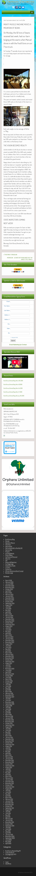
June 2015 (8, 730)
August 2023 (8, 626)
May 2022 (8, 649)
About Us (7, 559)
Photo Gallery (9, 555)
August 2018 (8, 683)
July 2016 (8, 707)
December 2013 (9, 760)
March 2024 (8, 614)
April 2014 (8, 753)
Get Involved (8, 546)
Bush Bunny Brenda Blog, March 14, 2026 (13, 388)
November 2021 (9, 658)
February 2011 (9, 819)
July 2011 (7, 811)
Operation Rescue (10, 543)
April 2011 (7, 817)
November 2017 (9, 695)
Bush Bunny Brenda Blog (12, 851)
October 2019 (9, 676)
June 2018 (8, 686)
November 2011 (9, 804)
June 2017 (8, 700)
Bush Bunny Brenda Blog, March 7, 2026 (13, 392)
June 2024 (8, 609)
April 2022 (8, 651)
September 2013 (9, 766)
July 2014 (7, 748)
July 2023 (8, 628)
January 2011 (8, 820)
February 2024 (9, 616)
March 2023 (8, 635)
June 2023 (8, 630)
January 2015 (9, 737)
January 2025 (9, 596)
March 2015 (8, 736)
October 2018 (9, 681)
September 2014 (9, 744)
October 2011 (8, 806)
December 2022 (9, 640)
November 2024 (9, 600)
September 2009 (10, 838)
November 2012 (9, 783)
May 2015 (7, 732)
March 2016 (8, 714)
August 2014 (8, 746)
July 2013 (8, 769)
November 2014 (9, 741)
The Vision (8, 545)
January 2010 (9, 834)
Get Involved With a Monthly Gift (13, 548)
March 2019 (8, 679)
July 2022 (8, 646)
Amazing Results (9, 553)
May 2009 (8, 841)
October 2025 (9, 589)
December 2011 (9, 803)
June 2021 (8, 667)
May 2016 (7, 711)
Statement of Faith (10, 566)
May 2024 (8, 610)
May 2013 (7, 773)
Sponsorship (8, 550)
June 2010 (8, 829)
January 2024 (9, 617)
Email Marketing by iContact (18, 344)
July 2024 (8, 607)
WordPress (8, 864)
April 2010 (8, 833)
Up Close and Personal (11, 557)
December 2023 (9, 619)
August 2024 (8, 605)
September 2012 (9, 787)
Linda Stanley (9, 852)
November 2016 (9, 702)
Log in (7, 862)
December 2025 (9, 586)
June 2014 (8, 750)
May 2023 (8, 631)
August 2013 (8, 767)
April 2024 (8, 612)
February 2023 (9, 637)
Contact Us (8, 569)
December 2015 (9, 720)
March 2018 (8, 691)
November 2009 (9, 836)
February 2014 (9, 757)
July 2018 (8, 684)
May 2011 (7, 815)
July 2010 (8, 827)
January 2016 (9, 718)
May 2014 (7, 751)
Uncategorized (9, 854)
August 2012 (8, 789)
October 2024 (9, 601)
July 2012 (8, 790)
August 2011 (8, 810)
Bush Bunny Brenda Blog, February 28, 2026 (14, 395)
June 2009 (8, 840)
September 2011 (9, 808)
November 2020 (9, 669)
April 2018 (8, 690)
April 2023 (8, 633)
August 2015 (8, 727)
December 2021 (9, 656)
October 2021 (8, 660)
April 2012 (8, 796)
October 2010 (9, 824)
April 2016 (8, 713)
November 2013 (9, 762)
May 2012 (7, 794)
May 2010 (7, 831)
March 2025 (8, 593)
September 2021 (9, 661)
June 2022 (8, 647)
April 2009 (8, 843)
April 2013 (8, 774)
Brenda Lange (9, 573)
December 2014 (9, 739)
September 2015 (9, 725)
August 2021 (8, 663)
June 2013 (8, 771)
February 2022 (9, 654)
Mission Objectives (10, 562)
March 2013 (8, 776)
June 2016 (8, 709)
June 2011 (8, 813)
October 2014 (8, 743)
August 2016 (8, 706)
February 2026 (9, 582)
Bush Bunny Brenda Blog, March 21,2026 (13, 384)
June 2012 (8, 792)
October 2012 (8, 785)
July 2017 (8, 699)
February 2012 (9, 799)
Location (7, 567)
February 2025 (9, 594)
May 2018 (7, 688)
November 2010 (9, 822)
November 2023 (9, 621)
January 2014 (9, 759)
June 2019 (8, 677)
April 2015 (8, 734)
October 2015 (8, 723)
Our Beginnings (9, 564)
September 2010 (9, 826)
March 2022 (8, 653)
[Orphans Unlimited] (18, 2)
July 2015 (8, 729)
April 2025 (8, 591)
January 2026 (9, 584)
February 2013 (9, 778)
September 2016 (9, 704)
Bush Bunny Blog (10, 539)
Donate (7, 541)
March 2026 (8, 580)
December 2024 (9, 598)
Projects (7, 552)
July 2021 (8, 665)
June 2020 (8, 670)
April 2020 (8, 672)
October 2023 (9, 623)
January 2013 (9, 780)
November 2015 (9, 721)
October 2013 (8, 764)
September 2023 (10, 624)
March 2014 (8, 755)
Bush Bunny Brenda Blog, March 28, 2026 (13, 380)
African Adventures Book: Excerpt (14, 571)
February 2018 (9, 693)
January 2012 (9, 801)
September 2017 (9, 697)
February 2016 (9, 716)
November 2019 (9, 674)
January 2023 (9, 639)
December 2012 (9, 781)
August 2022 (8, 644)
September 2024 (9, 603)
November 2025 (9, 587)
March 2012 (8, 797)
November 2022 (9, 642)
